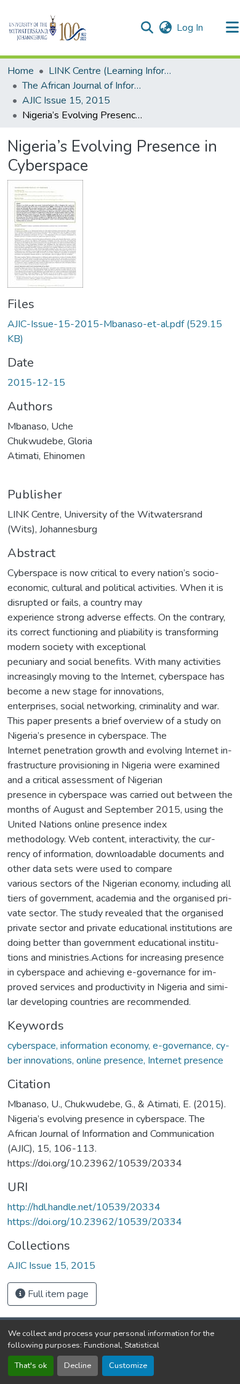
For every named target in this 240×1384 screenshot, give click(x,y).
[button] (68, 27)
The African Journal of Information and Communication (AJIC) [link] (83, 85)
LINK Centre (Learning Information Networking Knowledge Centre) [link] (110, 71)
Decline (77, 1365)
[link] (120, 331)
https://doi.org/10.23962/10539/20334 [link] (94, 1222)
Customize (128, 1365)
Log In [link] (190, 28)
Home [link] (20, 71)
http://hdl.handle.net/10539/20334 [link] (84, 1207)
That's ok (31, 1365)
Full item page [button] (57, 1294)
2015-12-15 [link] (36, 382)
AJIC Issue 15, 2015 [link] (66, 100)
